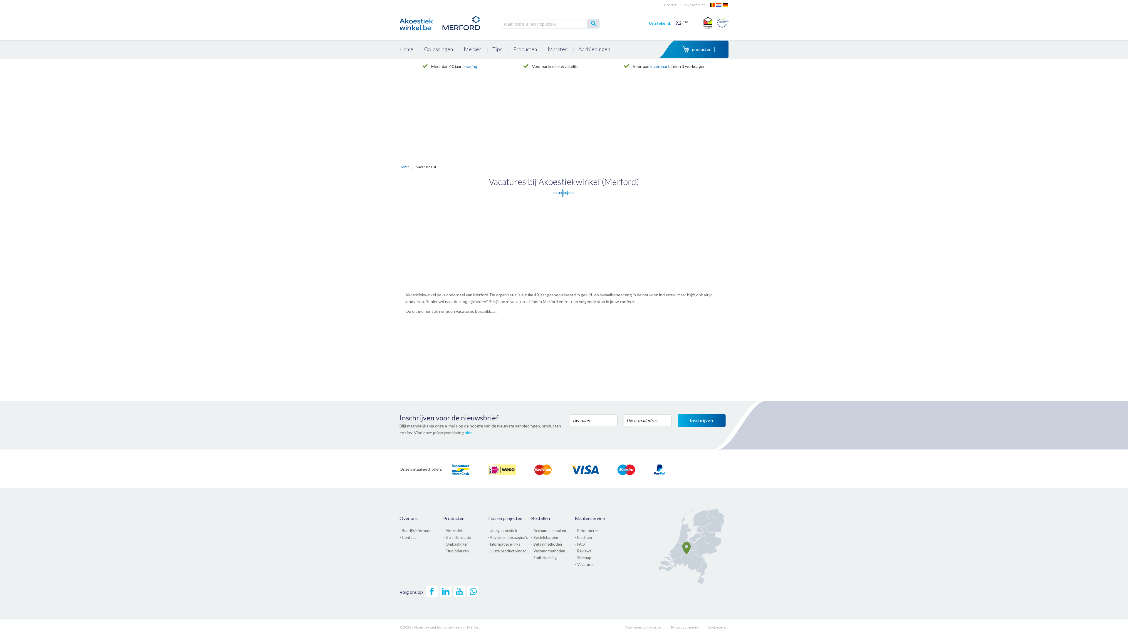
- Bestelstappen (544, 537)
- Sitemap (583, 557)
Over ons (409, 518)
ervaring (469, 66)
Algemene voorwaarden (644, 627)
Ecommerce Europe (722, 23)
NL (719, 5)
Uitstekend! (668, 23)
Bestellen (540, 518)
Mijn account (694, 5)
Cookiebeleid (718, 627)
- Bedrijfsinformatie (416, 530)
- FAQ (580, 544)
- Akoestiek (453, 530)
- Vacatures (584, 564)
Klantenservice (590, 518)
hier (468, 432)
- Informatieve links (503, 544)
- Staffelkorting (544, 557)
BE (713, 5)
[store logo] (441, 22)
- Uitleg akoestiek (502, 530)
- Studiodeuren (456, 551)
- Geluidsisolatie (457, 537)
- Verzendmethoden (548, 551)
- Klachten (583, 537)
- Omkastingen (456, 544)
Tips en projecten (504, 518)
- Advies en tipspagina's (507, 537)
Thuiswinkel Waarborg (707, 23)
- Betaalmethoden (546, 544)
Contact (670, 5)
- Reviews (583, 551)
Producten (453, 518)
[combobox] (550, 24)
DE (725, 5)
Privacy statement (685, 627)
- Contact (408, 537)
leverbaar (658, 66)
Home (404, 167)
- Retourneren (587, 530)
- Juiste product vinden (507, 551)
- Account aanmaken (548, 530)
